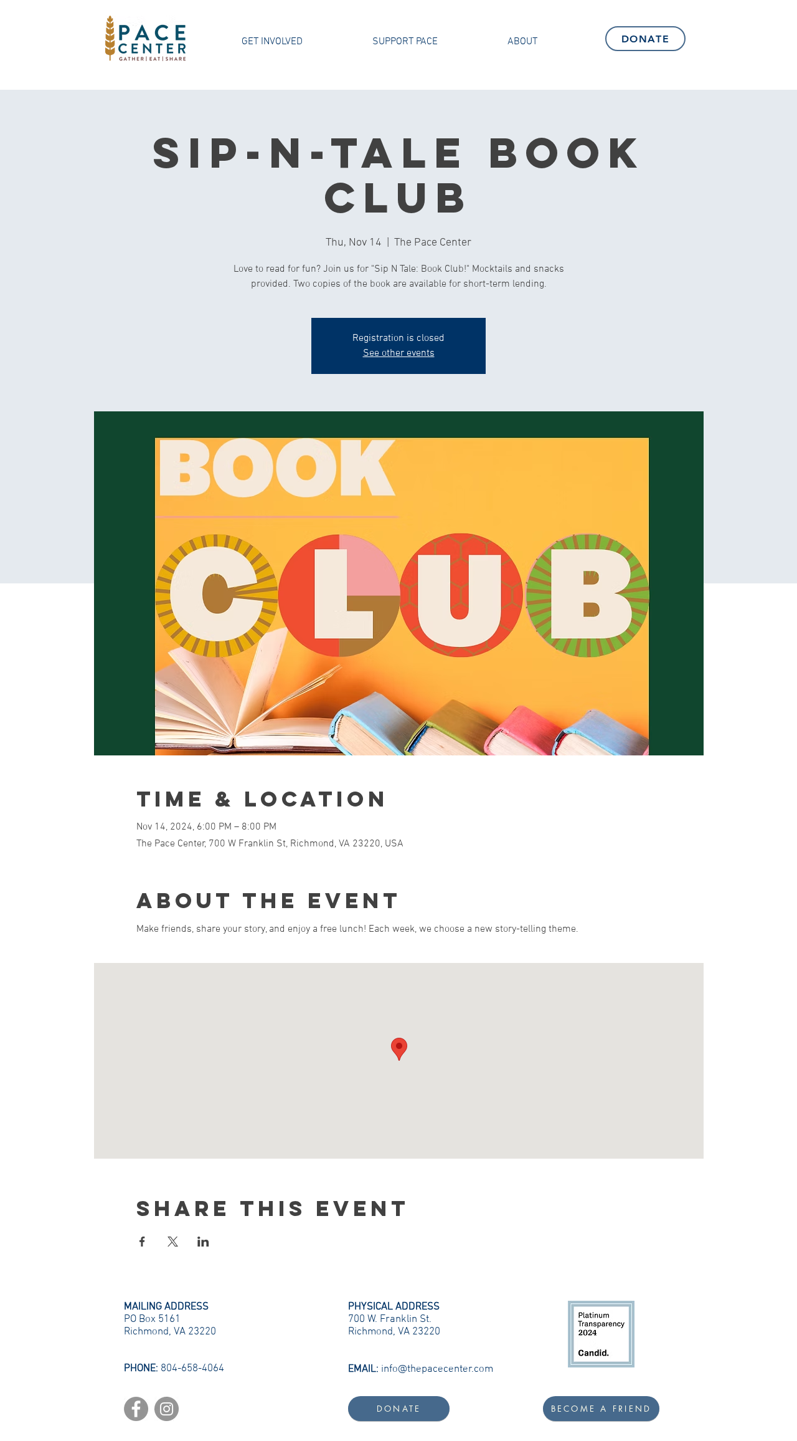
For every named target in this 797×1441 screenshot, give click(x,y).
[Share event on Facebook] (142, 1242)
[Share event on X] (173, 1242)
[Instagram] (166, 1409)
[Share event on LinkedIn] (203, 1242)
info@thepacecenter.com (437, 1369)
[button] (272, 41)
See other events (399, 353)
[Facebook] (136, 1409)
